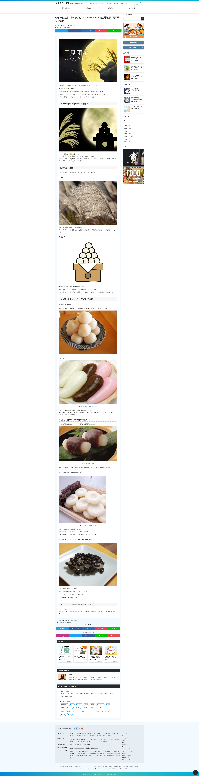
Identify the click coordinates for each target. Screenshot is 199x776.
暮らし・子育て (65, 693)
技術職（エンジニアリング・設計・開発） (87, 739)
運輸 (93, 736)
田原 (63, 707)
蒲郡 (93, 704)
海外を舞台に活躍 (94, 753)
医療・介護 (98, 736)
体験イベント (94, 707)
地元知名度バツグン (75, 751)
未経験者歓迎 (83, 755)
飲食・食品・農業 (76, 736)
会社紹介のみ (94, 748)
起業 (70, 714)
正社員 (71, 748)
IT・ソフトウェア (86, 736)
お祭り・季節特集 (66, 711)
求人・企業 (135, 4)
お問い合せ (115, 3)
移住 (106, 693)
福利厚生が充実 (110, 755)
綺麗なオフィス (102, 751)
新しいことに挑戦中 (112, 751)
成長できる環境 (93, 751)
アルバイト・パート (79, 748)
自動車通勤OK (84, 751)
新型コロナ (69, 696)
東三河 (63, 714)
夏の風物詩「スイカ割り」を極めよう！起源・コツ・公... (137, 67)
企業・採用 (82, 693)
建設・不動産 (97, 733)
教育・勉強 (90, 693)
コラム (58, 26)
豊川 (102, 707)
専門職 (88, 741)
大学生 (85, 707)
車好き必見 (86, 753)
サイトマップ (126, 760)
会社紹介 (105, 741)
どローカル (72, 26)
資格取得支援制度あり (108, 753)
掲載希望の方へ (93, 3)
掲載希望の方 (133, 42)
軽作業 (100, 739)
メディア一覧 (126, 749)
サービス (90, 733)
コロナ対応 (96, 711)
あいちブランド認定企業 (99, 755)
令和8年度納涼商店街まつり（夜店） (136, 107)
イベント (80, 704)
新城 (69, 707)
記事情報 (125, 744)
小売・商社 (104, 733)
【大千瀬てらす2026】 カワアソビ (136, 89)
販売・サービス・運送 (80, 741)
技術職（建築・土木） (108, 739)
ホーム (124, 736)
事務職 (71, 741)
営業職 (117, 739)
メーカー (72, 733)
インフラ (104, 736)
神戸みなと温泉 (90, 463)
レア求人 (90, 755)
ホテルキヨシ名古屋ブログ (90, 406)
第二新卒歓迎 (75, 755)
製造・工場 (72, 739)
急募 (101, 753)
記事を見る (110, 8)
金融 (109, 733)
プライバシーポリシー (125, 3)
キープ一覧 (141, 4)
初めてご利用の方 (134, 47)
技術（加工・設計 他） (81, 733)
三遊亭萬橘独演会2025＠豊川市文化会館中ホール (136, 99)
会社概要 (109, 3)
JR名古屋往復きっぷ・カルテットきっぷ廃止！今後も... (137, 58)
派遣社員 (88, 748)
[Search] (142, 18)
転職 (109, 704)
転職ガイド (88, 8)
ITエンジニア (94, 741)
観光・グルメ (74, 693)
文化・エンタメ (99, 693)
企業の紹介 (77, 707)
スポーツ (111, 693)
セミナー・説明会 (107, 711)
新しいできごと (78, 711)
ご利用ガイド (102, 3)
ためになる (66, 26)
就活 (87, 704)
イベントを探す (133, 8)
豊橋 (73, 704)
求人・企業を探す (66, 8)
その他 (109, 736)
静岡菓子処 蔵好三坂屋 (90, 525)
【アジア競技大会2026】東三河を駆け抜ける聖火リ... (136, 76)
